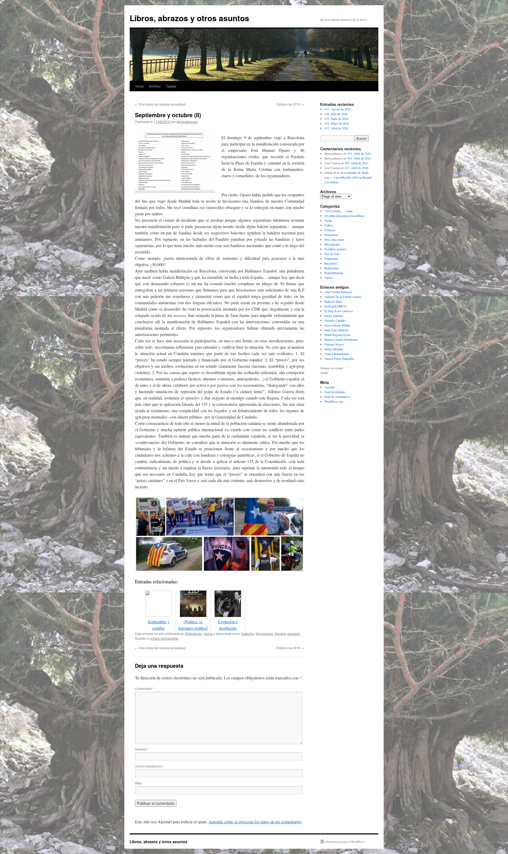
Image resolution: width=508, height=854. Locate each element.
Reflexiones (193, 633)
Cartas (328, 220)
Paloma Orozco (334, 344)
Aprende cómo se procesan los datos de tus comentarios (254, 821)
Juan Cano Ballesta (336, 330)
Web (138, 783)
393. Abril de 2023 (359, 158)
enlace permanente (164, 638)
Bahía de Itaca (333, 301)
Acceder (329, 387)
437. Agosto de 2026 (337, 109)
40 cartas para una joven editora (344, 215)
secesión (293, 633)
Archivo (155, 86)
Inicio (139, 86)
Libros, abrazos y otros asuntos (189, 18)
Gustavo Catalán (334, 320)
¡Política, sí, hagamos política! (193, 625)
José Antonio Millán (337, 325)
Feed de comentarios (337, 396)
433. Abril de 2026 (336, 128)
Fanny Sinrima (333, 316)
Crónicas (329, 230)
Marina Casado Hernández (341, 339)
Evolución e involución (228, 625)
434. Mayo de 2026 (336, 123)
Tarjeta (171, 86)
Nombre (142, 749)
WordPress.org (333, 401)
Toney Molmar (333, 349)
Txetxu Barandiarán (336, 354)
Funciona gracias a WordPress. (345, 841)
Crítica (328, 225)
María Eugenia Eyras (337, 335)
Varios (208, 633)
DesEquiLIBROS (335, 306)
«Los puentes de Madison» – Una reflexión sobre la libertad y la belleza (347, 177)
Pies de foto (331, 254)
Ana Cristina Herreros (338, 292)
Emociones (331, 235)
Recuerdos (331, 263)
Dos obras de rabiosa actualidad (160, 104)
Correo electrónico (149, 766)
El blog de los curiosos (338, 311)
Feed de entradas (334, 392)
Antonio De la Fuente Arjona (342, 296)
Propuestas (331, 258)
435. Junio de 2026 (336, 118)
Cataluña (247, 633)
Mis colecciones (334, 239)
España (280, 633)
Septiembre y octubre (159, 625)
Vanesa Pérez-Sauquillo (339, 358)
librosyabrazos (187, 121)
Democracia (264, 633)
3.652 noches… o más (338, 211)
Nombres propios (335, 249)
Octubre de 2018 (290, 104)
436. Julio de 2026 (336, 114)
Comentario (144, 688)
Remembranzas (333, 273)
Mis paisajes (332, 244)
